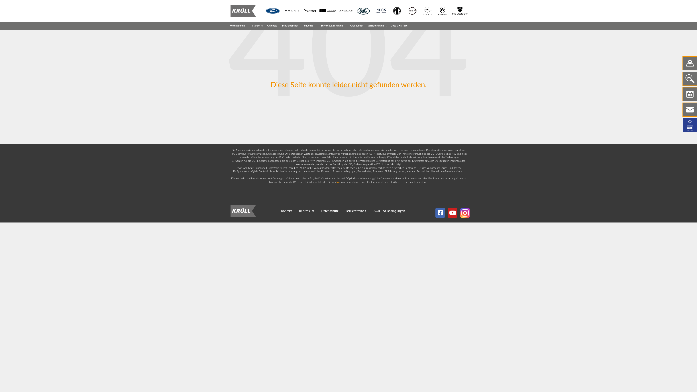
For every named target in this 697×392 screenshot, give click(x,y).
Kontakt (286, 211)
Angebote (272, 26)
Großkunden (356, 26)
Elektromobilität (290, 26)
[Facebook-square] (440, 213)
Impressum (306, 211)
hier (339, 182)
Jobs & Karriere (399, 26)
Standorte (257, 26)
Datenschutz (330, 211)
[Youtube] (452, 213)
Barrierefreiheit (356, 211)
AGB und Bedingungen (389, 211)
